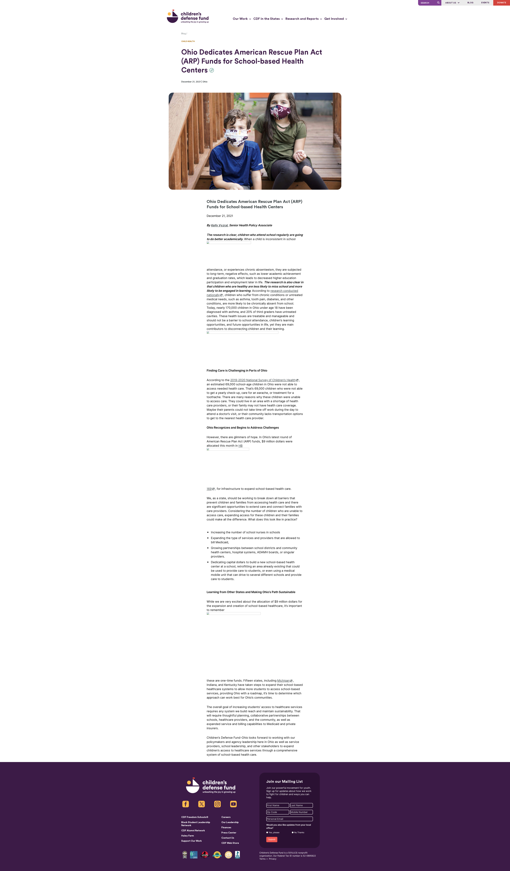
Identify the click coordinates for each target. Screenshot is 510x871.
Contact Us (227, 838)
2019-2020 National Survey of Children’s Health (263, 380)
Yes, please (274, 832)
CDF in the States (266, 18)
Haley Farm (187, 835)
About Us (451, 3)
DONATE (501, 3)
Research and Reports (302, 18)
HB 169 (225, 467)
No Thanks (299, 832)
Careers (226, 817)
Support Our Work (191, 841)
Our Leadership (230, 822)
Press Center (228, 832)
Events (485, 3)
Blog (470, 3)
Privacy (272, 858)
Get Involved (334, 18)
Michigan (283, 680)
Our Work (240, 18)
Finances (226, 827)
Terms (262, 858)
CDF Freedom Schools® (194, 817)
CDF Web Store (230, 843)
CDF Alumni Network (193, 830)
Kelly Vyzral (219, 225)
